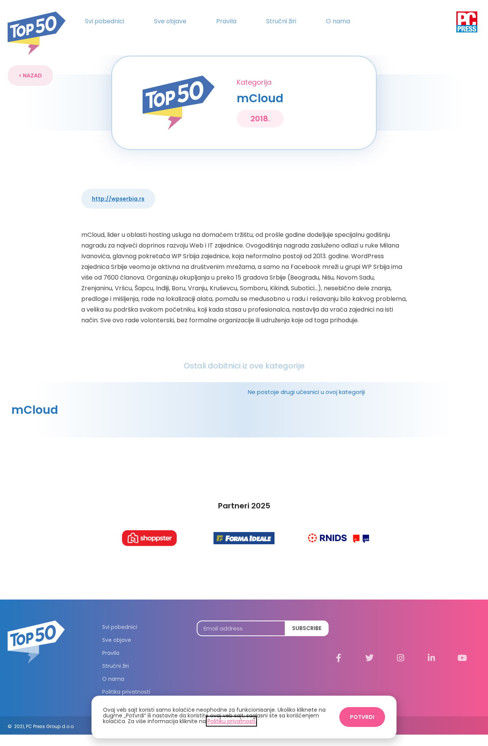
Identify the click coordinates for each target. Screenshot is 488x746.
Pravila (226, 21)
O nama (338, 21)
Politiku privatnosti (231, 721)
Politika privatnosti (126, 692)
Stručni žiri (281, 21)
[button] (30, 75)
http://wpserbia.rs (118, 199)
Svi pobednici (104, 21)
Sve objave (170, 21)
